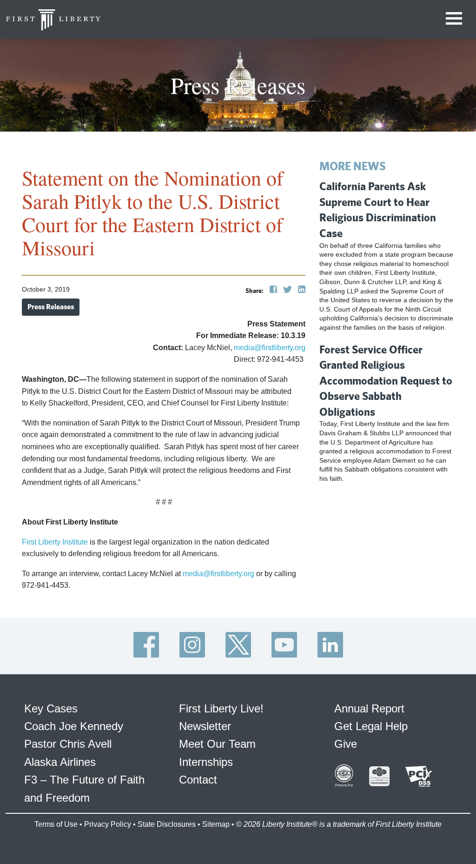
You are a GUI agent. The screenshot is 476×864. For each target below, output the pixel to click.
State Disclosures (167, 824)
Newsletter (205, 726)
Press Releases (50, 306)
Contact (198, 779)
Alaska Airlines (60, 762)
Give (345, 744)
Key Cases (51, 708)
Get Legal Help (371, 726)
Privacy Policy (107, 824)
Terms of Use (56, 824)
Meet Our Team (217, 744)
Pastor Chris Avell (68, 744)
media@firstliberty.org (269, 348)
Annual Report (369, 708)
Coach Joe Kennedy (73, 726)
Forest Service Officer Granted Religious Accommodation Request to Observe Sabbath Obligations (385, 380)
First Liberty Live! (221, 708)
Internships (206, 762)
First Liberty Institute (55, 542)
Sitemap (216, 824)
